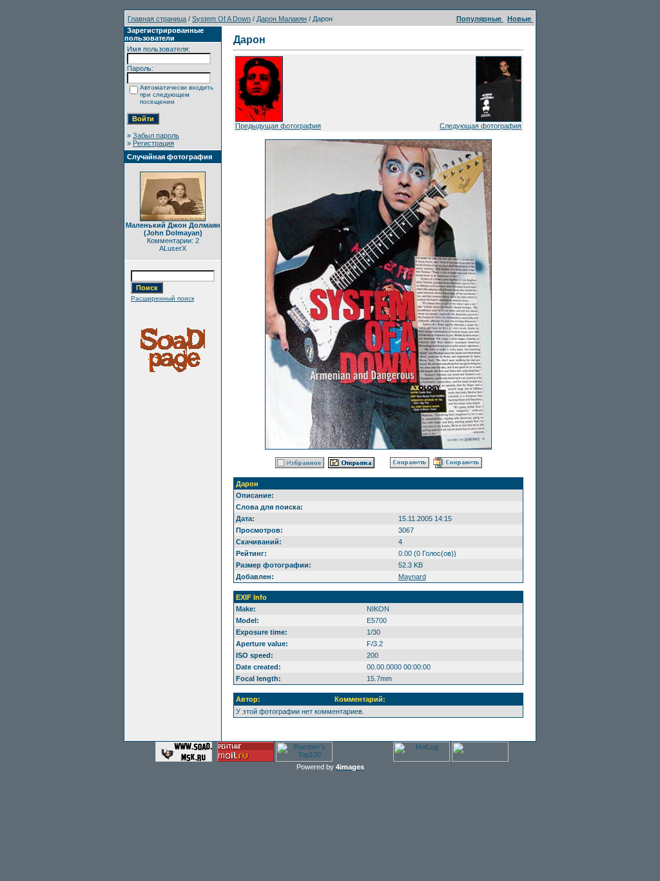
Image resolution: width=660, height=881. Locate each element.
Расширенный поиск (162, 298)
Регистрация (153, 143)
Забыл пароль (156, 135)
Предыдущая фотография (278, 126)
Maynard (412, 576)
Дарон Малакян (282, 19)
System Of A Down (221, 19)
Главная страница (157, 19)
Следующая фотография (480, 126)
